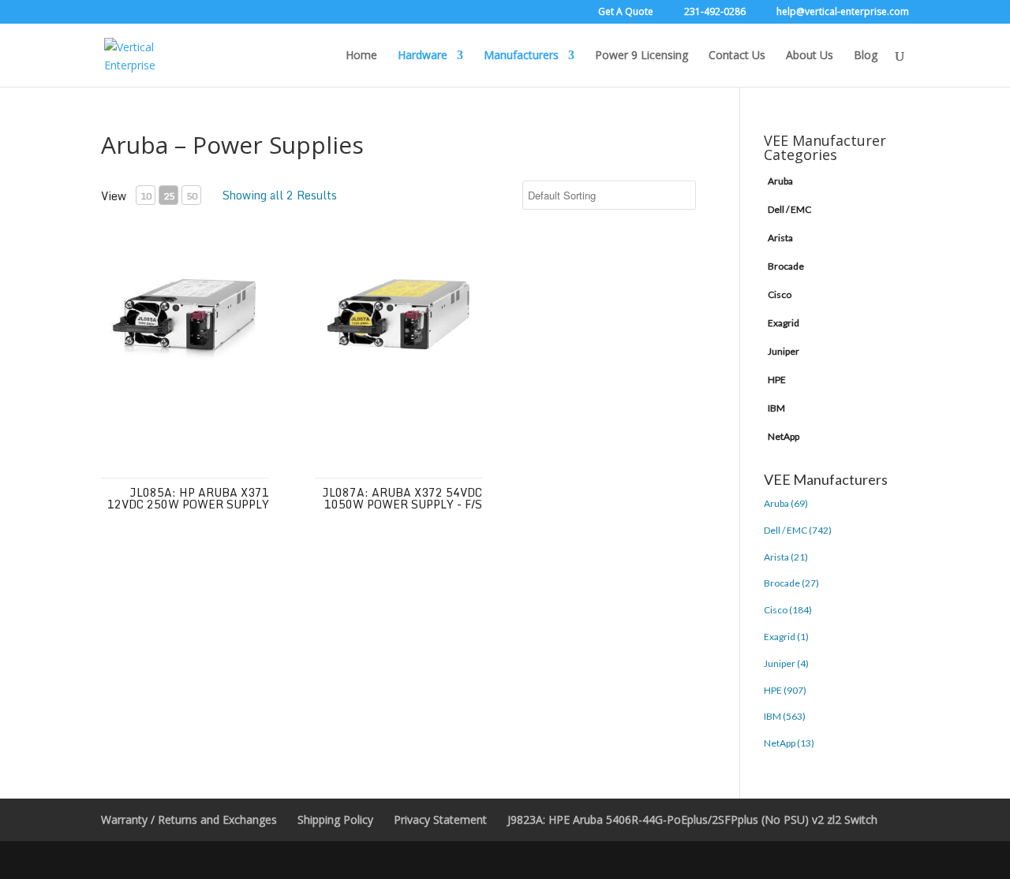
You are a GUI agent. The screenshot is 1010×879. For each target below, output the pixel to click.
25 (168, 195)
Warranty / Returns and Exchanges (189, 819)
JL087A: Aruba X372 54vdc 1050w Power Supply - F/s (402, 498)
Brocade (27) (791, 583)
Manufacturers (521, 56)
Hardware (422, 56)
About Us (809, 56)
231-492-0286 (715, 12)
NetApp (783, 436)
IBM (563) (785, 716)
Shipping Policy (335, 819)
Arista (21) (786, 557)
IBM (776, 408)
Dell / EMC (789, 209)
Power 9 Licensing (641, 56)
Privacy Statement (440, 819)
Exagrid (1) (786, 636)
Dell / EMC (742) (798, 530)
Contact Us (737, 56)
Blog (865, 56)
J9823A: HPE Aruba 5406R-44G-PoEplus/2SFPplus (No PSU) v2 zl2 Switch (692, 819)
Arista (780, 238)
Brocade (786, 266)
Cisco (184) (788, 610)
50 (191, 195)
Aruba (780, 181)
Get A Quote (625, 12)
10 (146, 195)
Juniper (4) (786, 663)
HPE (777, 379)
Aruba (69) (786, 503)
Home (361, 56)
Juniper (783, 351)
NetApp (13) (789, 743)
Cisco (779, 294)
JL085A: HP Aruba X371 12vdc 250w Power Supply (188, 498)
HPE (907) (785, 690)
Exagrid (783, 323)
